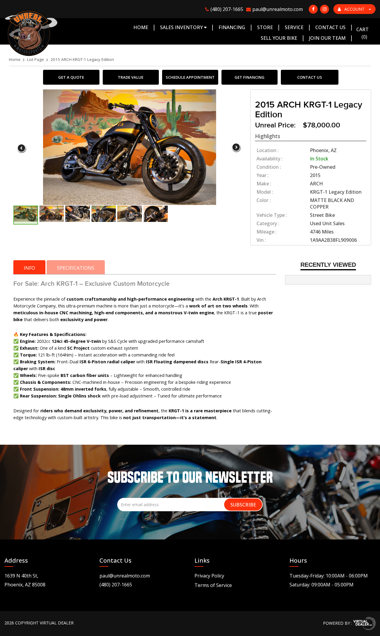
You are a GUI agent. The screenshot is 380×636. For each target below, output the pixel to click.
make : (263, 183)
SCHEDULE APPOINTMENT (190, 77)
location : (267, 150)
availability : (269, 158)
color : (263, 200)
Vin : (261, 240)
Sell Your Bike (279, 38)
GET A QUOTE (71, 77)
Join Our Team (327, 38)
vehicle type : (271, 215)
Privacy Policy (209, 575)
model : (264, 192)
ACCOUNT (354, 9)
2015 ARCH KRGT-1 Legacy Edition (82, 59)
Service (294, 27)
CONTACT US (309, 77)
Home (140, 27)
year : (262, 175)
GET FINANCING (250, 77)
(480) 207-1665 (115, 584)
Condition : (268, 167)
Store (265, 27)
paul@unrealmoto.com (124, 575)
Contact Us (330, 27)
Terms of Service (213, 585)
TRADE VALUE (130, 77)
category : (267, 223)
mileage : (266, 231)
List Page (35, 59)
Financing (231, 27)
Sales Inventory (182, 27)
